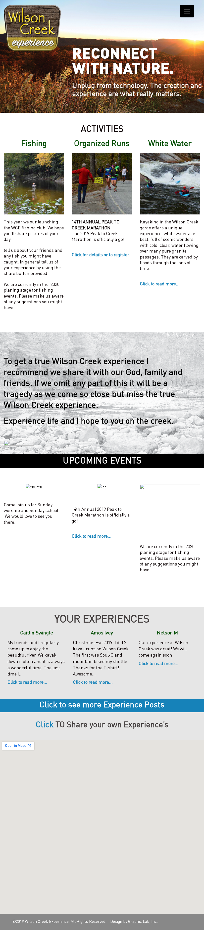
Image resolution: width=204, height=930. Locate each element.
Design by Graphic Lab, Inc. (134, 922)
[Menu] (187, 11)
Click (44, 725)
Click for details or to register (100, 255)
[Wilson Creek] (32, 28)
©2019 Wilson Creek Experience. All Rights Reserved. (59, 922)
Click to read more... (160, 284)
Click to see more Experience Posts (102, 705)
